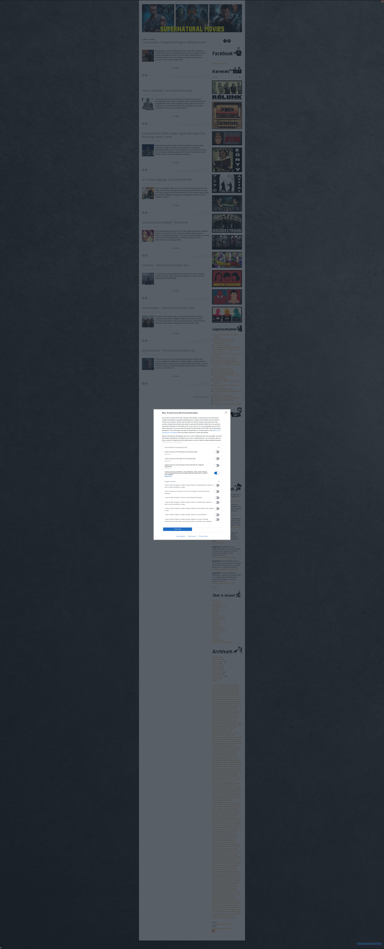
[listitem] (192, 447)
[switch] (216, 451)
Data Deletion (180, 536)
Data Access (192, 536)
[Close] (226, 413)
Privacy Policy (203, 536)
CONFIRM (177, 529)
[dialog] (192, 474)
